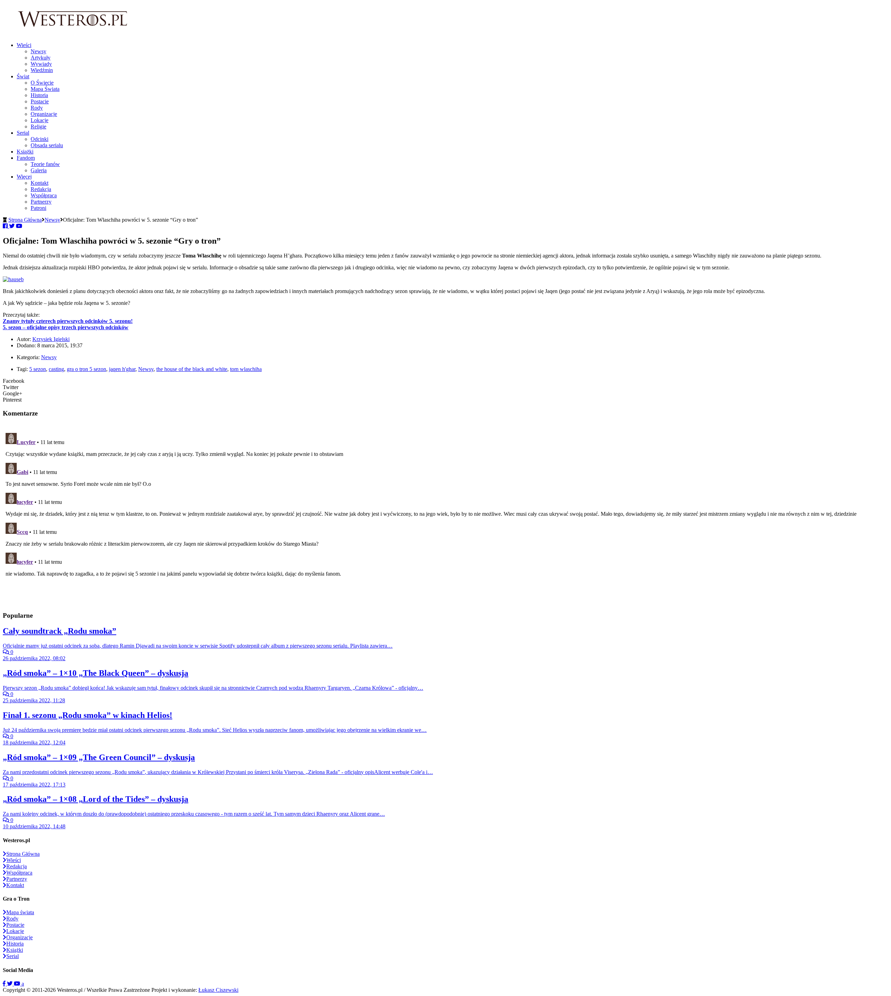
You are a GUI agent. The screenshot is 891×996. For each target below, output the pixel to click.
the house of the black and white (191, 369)
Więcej (24, 177)
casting (56, 369)
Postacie (40, 101)
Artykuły (40, 58)
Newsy (38, 51)
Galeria (39, 170)
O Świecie (42, 83)
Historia (39, 95)
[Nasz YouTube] (18, 984)
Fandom (26, 158)
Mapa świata (20, 912)
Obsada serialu (47, 145)
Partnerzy (41, 202)
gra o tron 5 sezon (86, 369)
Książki (25, 152)
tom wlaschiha (246, 369)
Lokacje (39, 120)
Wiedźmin (42, 70)
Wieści (24, 45)
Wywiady (41, 64)
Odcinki (39, 139)
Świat (23, 76)
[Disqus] (445, 517)
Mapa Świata (45, 89)
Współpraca (44, 195)
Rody (37, 108)
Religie (38, 126)
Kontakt (39, 183)
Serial (23, 133)
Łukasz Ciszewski (218, 990)
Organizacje (44, 114)
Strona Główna (25, 220)
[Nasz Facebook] (5, 984)
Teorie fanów (45, 164)
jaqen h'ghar (122, 369)
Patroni (38, 208)
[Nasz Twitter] (10, 984)
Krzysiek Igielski (51, 339)
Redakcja (41, 189)
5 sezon (37, 369)
